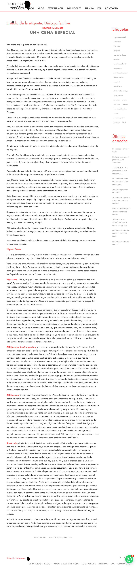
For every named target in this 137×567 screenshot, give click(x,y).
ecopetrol (117, 82)
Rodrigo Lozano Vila (62, 537)
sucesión (116, 113)
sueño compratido (119, 118)
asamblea (116, 59)
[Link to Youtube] (124, 558)
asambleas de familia (120, 64)
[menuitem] (18, 8)
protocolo (117, 104)
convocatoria (117, 68)
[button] (129, 559)
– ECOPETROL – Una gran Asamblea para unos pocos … (120, 171)
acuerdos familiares (120, 55)
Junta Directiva (118, 95)
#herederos (117, 41)
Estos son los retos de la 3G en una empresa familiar (121, 211)
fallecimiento (118, 86)
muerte (124, 100)
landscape (117, 100)
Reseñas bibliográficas (120, 109)
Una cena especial (52, 32)
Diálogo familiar (118, 77)
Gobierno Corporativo (121, 91)
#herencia (117, 46)
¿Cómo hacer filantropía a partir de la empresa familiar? (121, 200)
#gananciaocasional (120, 37)
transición (117, 122)
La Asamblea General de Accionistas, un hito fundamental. (120, 181)
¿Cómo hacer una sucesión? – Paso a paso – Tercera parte (119, 222)
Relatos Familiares (52, 28)
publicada (125, 104)
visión (124, 122)
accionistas (117, 50)
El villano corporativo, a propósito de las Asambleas (120, 160)
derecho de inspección (121, 73)
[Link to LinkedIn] (120, 558)
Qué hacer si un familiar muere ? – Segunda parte (121, 233)
